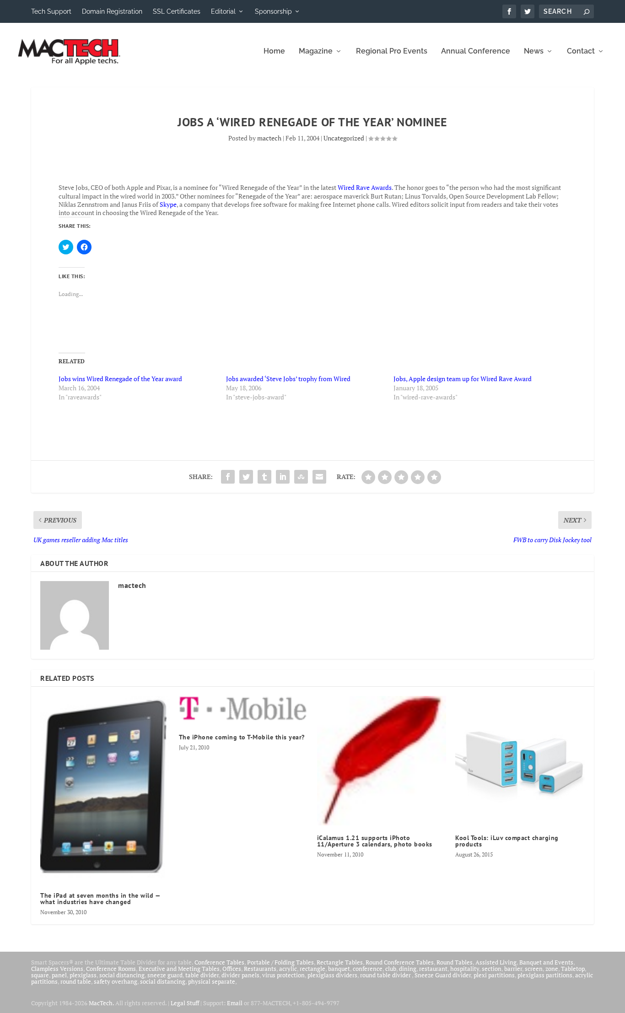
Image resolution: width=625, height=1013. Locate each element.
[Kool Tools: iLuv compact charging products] (519, 760)
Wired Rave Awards (365, 187)
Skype (168, 204)
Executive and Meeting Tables (179, 969)
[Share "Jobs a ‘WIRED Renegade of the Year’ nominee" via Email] (319, 477)
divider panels (240, 975)
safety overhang (115, 981)
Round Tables (454, 962)
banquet (339, 969)
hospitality (464, 969)
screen (534, 969)
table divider (202, 975)
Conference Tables (219, 962)
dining (407, 969)
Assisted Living (496, 962)
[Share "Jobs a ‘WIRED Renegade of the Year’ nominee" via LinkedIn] (283, 477)
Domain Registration (112, 11)
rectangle (312, 969)
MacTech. (101, 1003)
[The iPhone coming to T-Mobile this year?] (243, 710)
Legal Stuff (185, 1003)
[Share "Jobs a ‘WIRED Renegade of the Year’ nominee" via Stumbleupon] (301, 477)
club (390, 969)
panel (59, 975)
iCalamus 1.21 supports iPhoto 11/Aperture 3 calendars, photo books (374, 841)
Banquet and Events (546, 962)
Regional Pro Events (391, 51)
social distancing (122, 975)
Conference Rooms (111, 969)
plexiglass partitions (544, 975)
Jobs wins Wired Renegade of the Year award (120, 378)
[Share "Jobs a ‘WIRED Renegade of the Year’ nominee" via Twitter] (246, 477)
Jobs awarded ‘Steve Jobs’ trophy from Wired (288, 378)
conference (368, 969)
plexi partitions (494, 975)
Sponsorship (273, 11)
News (534, 51)
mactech (269, 138)
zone (551, 969)
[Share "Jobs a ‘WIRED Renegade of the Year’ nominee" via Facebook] (228, 477)
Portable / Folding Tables (280, 962)
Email (234, 1003)
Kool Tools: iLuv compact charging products (507, 841)
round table (75, 981)
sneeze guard (165, 975)
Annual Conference (475, 51)
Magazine (316, 51)
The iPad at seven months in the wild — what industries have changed (100, 898)
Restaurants (260, 969)
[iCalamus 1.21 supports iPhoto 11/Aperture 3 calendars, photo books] (381, 760)
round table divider (386, 975)
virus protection (283, 975)
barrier (513, 969)
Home (274, 51)
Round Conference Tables (400, 962)
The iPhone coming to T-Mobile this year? (242, 737)
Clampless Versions (57, 969)
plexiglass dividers (332, 975)
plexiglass (83, 975)
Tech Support (51, 11)
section (491, 969)
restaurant (433, 969)
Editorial (223, 11)
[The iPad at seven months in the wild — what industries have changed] (104, 789)
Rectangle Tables (340, 962)
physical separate (211, 981)
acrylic (288, 969)
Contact (581, 51)
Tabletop (573, 969)
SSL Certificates (176, 11)
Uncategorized (343, 138)
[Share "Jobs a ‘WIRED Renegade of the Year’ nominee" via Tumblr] (264, 477)
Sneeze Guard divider (443, 975)
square (40, 975)
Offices (231, 969)
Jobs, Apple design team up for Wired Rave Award (462, 378)
